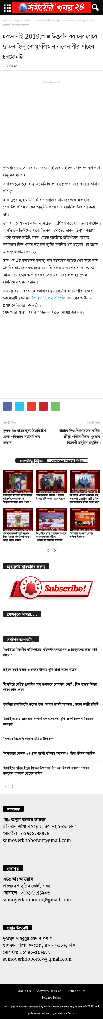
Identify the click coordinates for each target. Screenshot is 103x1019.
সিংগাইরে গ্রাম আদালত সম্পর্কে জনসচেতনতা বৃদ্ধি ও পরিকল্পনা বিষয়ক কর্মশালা (51, 536)
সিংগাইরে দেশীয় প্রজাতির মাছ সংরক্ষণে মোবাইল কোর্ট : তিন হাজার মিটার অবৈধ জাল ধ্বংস (84, 498)
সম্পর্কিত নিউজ (31, 460)
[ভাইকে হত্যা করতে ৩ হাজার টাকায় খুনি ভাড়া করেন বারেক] (51, 481)
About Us (24, 990)
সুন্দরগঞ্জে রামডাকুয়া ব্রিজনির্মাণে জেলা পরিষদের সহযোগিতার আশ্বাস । (24, 436)
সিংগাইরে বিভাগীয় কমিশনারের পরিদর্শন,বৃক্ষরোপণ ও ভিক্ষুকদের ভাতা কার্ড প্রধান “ (17, 498)
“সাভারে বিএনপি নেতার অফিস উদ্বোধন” (28, 738)
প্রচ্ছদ (5, 20)
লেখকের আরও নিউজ (67, 460)
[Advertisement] (51, 122)
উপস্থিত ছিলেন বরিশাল (48, 297)
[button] (94, 7)
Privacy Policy (51, 997)
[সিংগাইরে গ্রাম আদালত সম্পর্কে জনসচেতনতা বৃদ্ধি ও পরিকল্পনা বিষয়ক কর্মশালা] (51, 519)
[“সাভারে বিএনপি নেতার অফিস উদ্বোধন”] (85, 519)
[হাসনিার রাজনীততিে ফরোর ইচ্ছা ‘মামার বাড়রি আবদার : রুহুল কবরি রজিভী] (18, 519)
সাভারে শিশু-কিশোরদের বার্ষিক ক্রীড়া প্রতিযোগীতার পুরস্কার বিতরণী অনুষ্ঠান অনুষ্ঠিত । (79, 436)
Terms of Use (76, 990)
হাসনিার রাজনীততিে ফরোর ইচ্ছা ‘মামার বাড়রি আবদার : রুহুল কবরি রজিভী (17, 536)
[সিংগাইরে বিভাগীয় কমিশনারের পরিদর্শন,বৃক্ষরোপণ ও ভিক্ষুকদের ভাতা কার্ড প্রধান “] (18, 481)
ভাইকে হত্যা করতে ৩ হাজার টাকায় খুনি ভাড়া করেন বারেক (40, 669)
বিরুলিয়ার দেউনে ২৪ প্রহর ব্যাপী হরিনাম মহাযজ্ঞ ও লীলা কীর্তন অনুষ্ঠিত (49, 753)
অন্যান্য (16, 20)
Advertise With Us (49, 990)
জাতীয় (27, 20)
